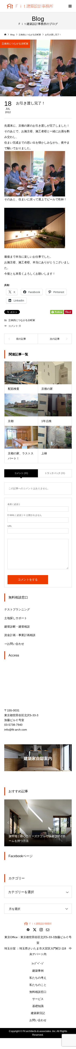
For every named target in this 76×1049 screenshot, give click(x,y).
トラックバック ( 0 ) (55, 473)
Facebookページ (21, 856)
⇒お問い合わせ (14, 643)
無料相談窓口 (37, 991)
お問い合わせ (37, 1020)
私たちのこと (37, 984)
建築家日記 (38, 1013)
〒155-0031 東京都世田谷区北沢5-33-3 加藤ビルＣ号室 (21, 715)
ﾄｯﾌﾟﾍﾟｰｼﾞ (38, 963)
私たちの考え (37, 977)
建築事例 (38, 970)
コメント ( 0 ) (21, 473)
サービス (38, 999)
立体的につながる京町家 (15, 43)
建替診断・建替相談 (17, 626)
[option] (38, 822)
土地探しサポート (15, 618)
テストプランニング (17, 609)
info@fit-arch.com (15, 729)
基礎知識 (38, 1006)
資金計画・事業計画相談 (19, 635)
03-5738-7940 (13, 724)
